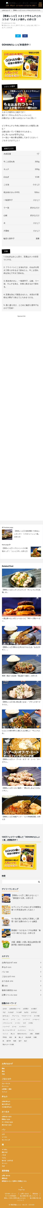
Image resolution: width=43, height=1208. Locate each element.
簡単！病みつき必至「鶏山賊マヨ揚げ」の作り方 (19, 676)
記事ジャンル (9, 995)
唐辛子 (18, 25)
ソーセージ (35, 1019)
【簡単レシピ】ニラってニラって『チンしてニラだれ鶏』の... (21, 591)
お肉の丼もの (6, 1101)
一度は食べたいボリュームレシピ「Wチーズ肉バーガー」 (21, 619)
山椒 (31, 25)
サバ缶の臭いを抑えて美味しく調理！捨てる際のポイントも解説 (25, 920)
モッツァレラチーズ (9, 1030)
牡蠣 (35, 1037)
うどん (4, 1158)
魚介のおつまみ (6, 1125)
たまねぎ (11, 1012)
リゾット (5, 1034)
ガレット (5, 1019)
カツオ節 (36, 1016)
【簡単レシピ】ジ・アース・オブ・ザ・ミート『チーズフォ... (21, 760)
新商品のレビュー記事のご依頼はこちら (14, 1181)
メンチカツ (22, 1026)
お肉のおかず (8, 23)
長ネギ (23, 25)
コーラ (13, 1019)
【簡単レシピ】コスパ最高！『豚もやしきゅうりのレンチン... (21, 789)
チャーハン (5, 1086)
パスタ (4, 1155)
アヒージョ (15, 1016)
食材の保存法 (9, 990)
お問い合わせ (6, 1175)
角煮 (14, 1041)
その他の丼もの (6, 1107)
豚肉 (3, 1071)
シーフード (26, 1019)
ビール (14, 1026)
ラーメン (31, 1030)
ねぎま (26, 1012)
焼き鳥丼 (28, 1037)
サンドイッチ (6, 1140)
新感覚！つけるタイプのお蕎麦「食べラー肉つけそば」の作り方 (26, 931)
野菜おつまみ (6, 1119)
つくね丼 (19, 1012)
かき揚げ (34, 1008)
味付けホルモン (22, 1034)
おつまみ (7, 981)
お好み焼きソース (14, 1008)
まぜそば (34, 1012)
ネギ (24, 1023)
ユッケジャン (22, 1030)
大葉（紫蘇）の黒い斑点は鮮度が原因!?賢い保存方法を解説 (26, 943)
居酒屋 (37, 1034)
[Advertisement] (21, 422)
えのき (5, 1008)
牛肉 (14, 23)
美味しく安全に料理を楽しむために (15, 1198)
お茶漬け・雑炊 (6, 1089)
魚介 (25, 1041)
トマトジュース (7, 1023)
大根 (31, 1034)
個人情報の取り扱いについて (29, 1196)
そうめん (4, 1149)
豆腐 (35, 25)
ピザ (3, 1134)
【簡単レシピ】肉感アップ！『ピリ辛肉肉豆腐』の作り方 (21, 818)
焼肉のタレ (6, 25)
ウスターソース (26, 1016)
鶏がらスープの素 (8, 1044)
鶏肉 (3, 1068)
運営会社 (4, 1178)
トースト (17, 1023)
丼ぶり (13, 1034)
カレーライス (6, 1083)
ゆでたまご (6, 1016)
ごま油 (27, 25)
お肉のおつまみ (6, 1116)
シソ (19, 1019)
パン (5, 972)
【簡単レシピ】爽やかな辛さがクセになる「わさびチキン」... (21, 648)
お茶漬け (26, 1008)
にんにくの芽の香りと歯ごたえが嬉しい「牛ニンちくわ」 (21, 732)
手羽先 (5, 1037)
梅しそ (21, 1037)
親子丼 (9, 1041)
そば (4, 1012)
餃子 (20, 1041)
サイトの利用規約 (10, 1196)
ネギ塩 (30, 1023)
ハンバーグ (6, 1026)
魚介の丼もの (6, 1104)
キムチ (13, 25)
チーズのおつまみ (7, 1122)
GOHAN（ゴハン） (11, 1193)
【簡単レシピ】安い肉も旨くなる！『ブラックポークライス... (21, 703)
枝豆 (10, 1037)
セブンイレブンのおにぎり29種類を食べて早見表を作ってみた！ (26, 908)
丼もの (6, 967)
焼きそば (4, 1152)
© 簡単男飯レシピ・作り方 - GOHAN (21, 1205)
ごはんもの (8, 976)
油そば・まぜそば (7, 1160)
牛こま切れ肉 (8, 27)
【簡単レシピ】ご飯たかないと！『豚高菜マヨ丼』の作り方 (25, 896)
